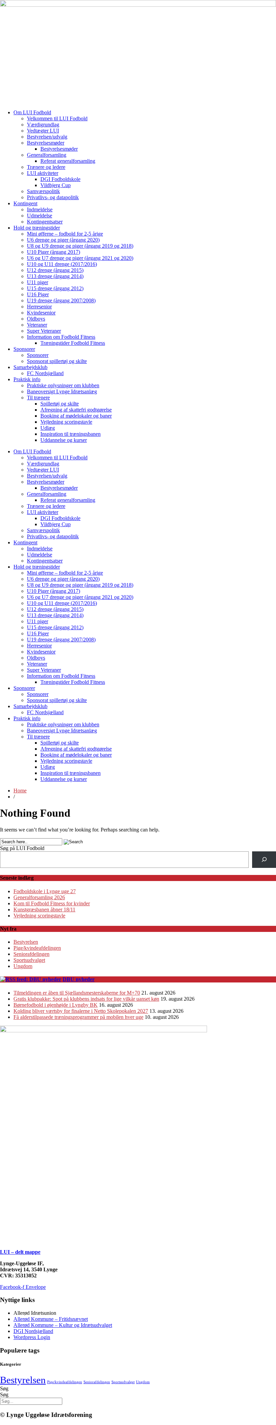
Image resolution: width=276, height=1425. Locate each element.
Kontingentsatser (45, 221)
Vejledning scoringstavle (66, 422)
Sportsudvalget (29, 960)
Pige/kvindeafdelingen (37, 948)
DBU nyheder (79, 979)
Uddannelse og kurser (63, 440)
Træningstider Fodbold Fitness (72, 343)
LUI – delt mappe (20, 1252)
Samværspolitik (43, 191)
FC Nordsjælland (45, 373)
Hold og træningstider (36, 228)
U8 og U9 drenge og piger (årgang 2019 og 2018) (80, 246)
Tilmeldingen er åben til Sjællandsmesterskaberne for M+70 (76, 993)
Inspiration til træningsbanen (70, 434)
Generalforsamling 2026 (39, 897)
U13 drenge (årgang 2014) (55, 276)
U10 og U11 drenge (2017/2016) (62, 264)
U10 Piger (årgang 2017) (53, 252)
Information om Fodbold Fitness (61, 337)
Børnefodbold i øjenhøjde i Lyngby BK (55, 1005)
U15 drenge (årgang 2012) (55, 288)
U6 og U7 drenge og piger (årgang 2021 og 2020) (80, 258)
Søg (4, 1388)
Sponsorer (24, 349)
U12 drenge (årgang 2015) (55, 270)
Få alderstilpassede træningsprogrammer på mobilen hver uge (78, 1017)
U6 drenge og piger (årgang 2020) (63, 240)
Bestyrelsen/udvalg (47, 137)
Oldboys (36, 319)
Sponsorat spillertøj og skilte (57, 361)
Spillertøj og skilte (59, 403)
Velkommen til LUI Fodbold (57, 118)
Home (20, 790)
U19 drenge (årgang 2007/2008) (61, 300)
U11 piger (37, 282)
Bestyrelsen (25, 942)
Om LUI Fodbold (32, 112)
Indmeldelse (40, 209)
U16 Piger (38, 294)
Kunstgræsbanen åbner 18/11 (44, 909)
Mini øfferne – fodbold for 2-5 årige (65, 234)
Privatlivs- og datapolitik (53, 197)
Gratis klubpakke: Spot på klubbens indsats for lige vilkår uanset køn (86, 999)
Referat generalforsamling (67, 161)
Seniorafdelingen (31, 954)
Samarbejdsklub (30, 367)
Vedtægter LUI (43, 130)
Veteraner (37, 325)
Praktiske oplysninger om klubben (63, 385)
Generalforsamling (46, 155)
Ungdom (22, 966)
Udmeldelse (39, 215)
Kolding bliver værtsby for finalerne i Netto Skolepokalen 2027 (80, 1011)
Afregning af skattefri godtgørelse (76, 410)
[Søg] (264, 859)
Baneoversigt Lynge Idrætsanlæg (62, 391)
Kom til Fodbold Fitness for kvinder (51, 903)
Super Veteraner (44, 331)
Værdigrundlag (43, 124)
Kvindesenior (41, 312)
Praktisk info (26, 379)
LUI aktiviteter (42, 173)
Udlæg (47, 428)
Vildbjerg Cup (55, 185)
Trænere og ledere (46, 167)
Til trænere (38, 397)
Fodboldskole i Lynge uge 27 (44, 891)
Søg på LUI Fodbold (22, 848)
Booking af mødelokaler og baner (76, 416)
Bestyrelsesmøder (45, 143)
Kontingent (25, 203)
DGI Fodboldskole (60, 179)
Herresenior (39, 306)
